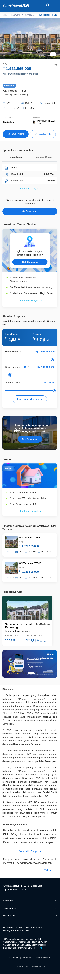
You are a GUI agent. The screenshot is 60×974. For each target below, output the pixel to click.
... (25, 886)
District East (29, 15)
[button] (23, 673)
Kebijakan (27, 957)
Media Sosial (9, 915)
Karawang (15, 15)
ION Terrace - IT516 (48, 15)
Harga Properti (13, 351)
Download (32, 211)
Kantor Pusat (9, 900)
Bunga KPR (13, 957)
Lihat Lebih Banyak (28, 188)
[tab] (16, 157)
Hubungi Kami (9, 908)
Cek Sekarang (30, 262)
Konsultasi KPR (44, 134)
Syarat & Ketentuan (43, 957)
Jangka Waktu (12, 382)
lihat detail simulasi (28, 399)
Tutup (47, 870)
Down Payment (13, 367)
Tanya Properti (17, 134)
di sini (39, 948)
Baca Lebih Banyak (28, 851)
